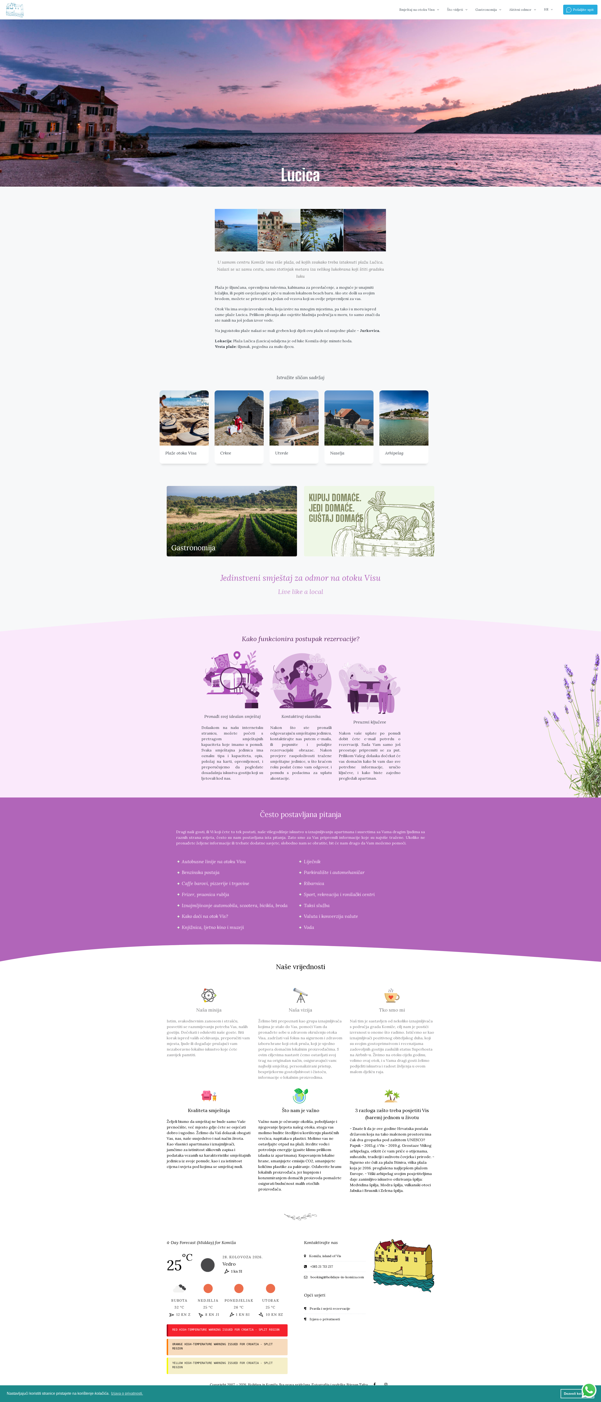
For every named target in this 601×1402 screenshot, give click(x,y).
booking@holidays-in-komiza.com (337, 1277)
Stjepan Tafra (357, 1385)
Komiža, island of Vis (325, 1256)
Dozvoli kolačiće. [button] (577, 1393)
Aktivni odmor (520, 10)
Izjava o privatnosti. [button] (127, 1393)
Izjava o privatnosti (325, 1319)
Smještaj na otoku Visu (417, 10)
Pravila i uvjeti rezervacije (330, 1308)
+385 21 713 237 (321, 1266)
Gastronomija (486, 10)
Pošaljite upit (583, 10)
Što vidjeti (455, 10)
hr (546, 10)
